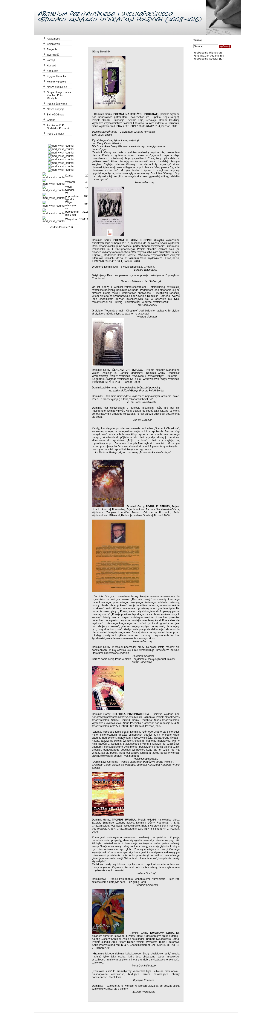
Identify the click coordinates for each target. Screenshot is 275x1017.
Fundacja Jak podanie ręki (209, 55)
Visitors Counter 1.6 (61, 227)
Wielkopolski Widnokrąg (208, 52)
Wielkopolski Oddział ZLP (208, 58)
